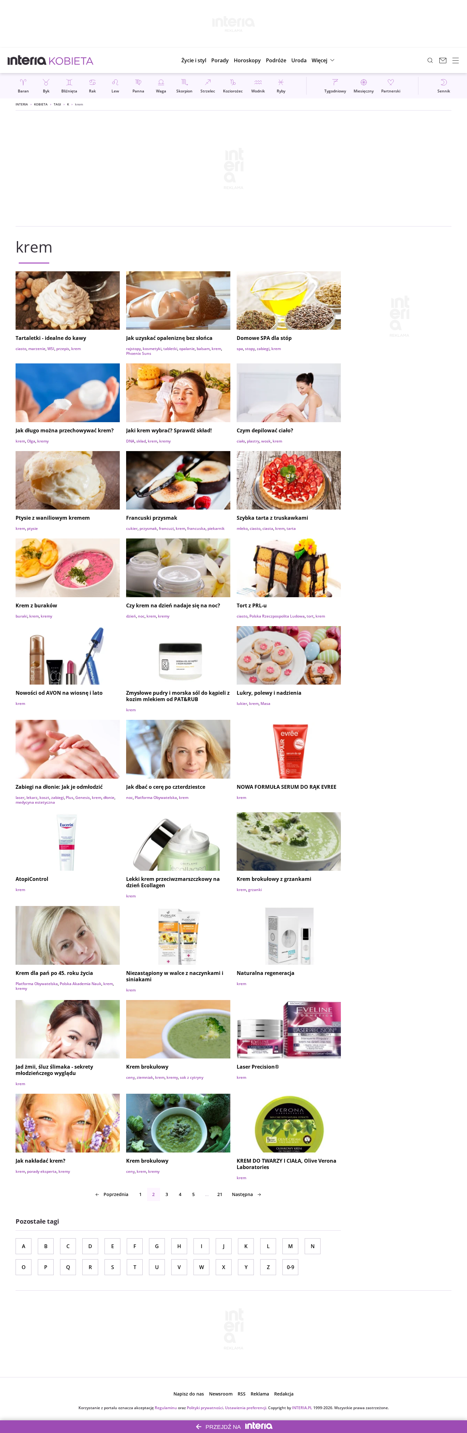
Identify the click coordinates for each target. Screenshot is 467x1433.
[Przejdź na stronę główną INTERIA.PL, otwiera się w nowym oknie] (27, 60)
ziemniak (145, 1077)
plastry (253, 441)
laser (20, 797)
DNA (130, 441)
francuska (196, 528)
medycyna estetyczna (35, 802)
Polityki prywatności (205, 1407)
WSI (50, 348)
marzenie (36, 348)
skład (141, 441)
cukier (132, 528)
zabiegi (263, 348)
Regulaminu (166, 1407)
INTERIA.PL (302, 1407)
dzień (131, 616)
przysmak (148, 528)
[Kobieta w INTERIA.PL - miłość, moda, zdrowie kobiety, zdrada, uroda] (71, 60)
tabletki (170, 348)
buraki (21, 616)
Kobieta (41, 104)
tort (310, 616)
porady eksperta (42, 1171)
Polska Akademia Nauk (80, 983)
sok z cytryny (191, 1077)
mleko (242, 528)
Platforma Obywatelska (156, 797)
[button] (247, 60)
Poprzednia (116, 1194)
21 (219, 1194)
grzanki (255, 889)
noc (141, 616)
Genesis (82, 797)
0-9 (290, 1267)
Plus (69, 797)
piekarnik (216, 528)
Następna (242, 1194)
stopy (250, 348)
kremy (43, 441)
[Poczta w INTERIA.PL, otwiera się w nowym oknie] (443, 60)
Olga (31, 441)
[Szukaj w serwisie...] (430, 60)
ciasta (267, 528)
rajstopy (133, 348)
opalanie (187, 348)
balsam (203, 348)
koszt (44, 797)
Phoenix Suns (138, 353)
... (207, 1194)
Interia (22, 104)
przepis (62, 348)
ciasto (21, 348)
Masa (265, 703)
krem (76, 348)
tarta (291, 528)
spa (240, 348)
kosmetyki (152, 348)
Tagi (57, 104)
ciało (241, 441)
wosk (266, 441)
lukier (242, 703)
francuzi (166, 528)
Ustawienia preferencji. (246, 1407)
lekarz (31, 797)
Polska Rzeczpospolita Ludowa (277, 616)
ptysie (32, 528)
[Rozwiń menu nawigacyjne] (455, 60)
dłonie (108, 797)
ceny (130, 1077)
